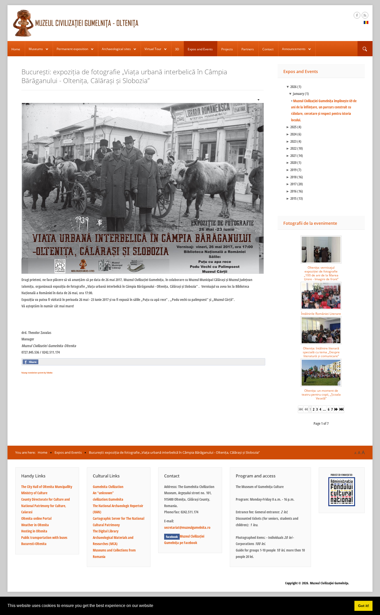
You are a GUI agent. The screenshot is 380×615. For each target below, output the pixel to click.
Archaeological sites (116, 49)
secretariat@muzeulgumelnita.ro (187, 527)
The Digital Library (105, 531)
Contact (267, 49)
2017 (291, 183)
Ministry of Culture (34, 492)
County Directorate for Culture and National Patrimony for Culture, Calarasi (45, 505)
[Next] (336, 409)
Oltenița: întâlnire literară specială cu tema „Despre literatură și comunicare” (321, 352)
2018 (291, 176)
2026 (291, 86)
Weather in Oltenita (35, 524)
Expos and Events (200, 49)
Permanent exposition (72, 49)
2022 (291, 148)
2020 (291, 162)
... (324, 409)
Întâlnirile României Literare (321, 314)
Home (15, 49)
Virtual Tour (153, 49)
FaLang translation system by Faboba (36, 372)
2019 (291, 169)
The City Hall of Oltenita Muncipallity (46, 486)
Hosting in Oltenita (34, 531)
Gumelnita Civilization (108, 486)
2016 (291, 191)
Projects (227, 49)
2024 (291, 134)
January (296, 93)
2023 (291, 141)
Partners (247, 49)
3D (177, 49)
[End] (341, 409)
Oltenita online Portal (36, 518)
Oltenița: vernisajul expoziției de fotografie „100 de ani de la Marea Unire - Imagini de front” (321, 273)
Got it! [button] (363, 606)
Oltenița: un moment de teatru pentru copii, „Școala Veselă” (321, 394)
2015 (291, 198)
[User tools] (256, 99)
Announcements (294, 49)
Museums (36, 49)
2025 (291, 126)
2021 (291, 155)
